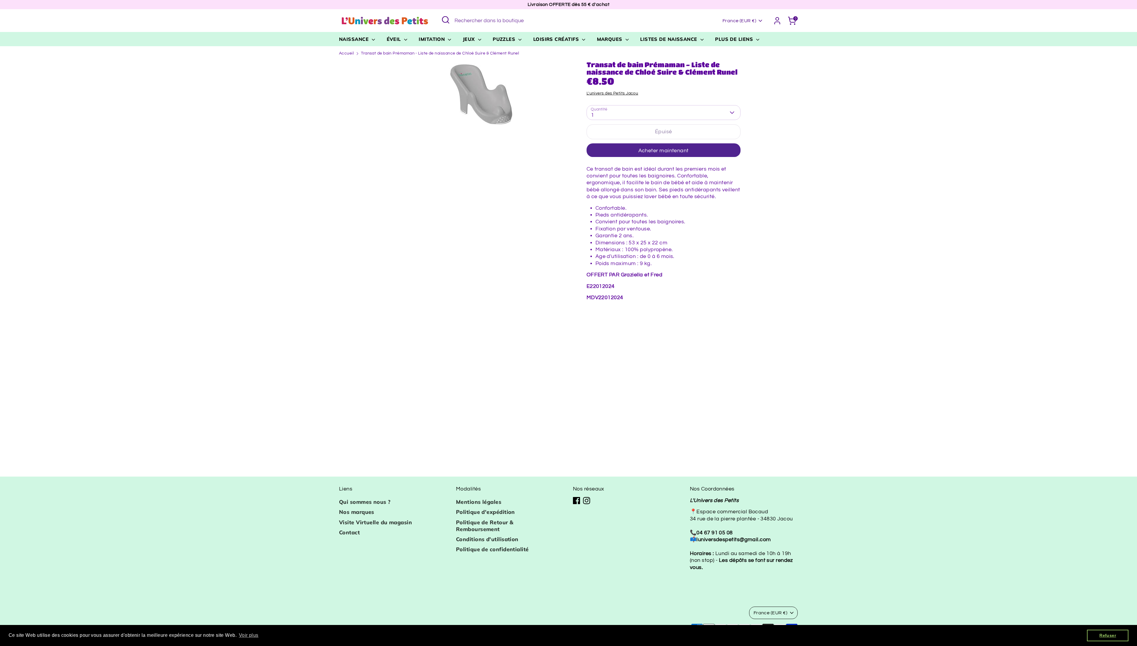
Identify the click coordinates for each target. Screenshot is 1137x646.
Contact (349, 532)
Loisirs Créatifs (557, 39)
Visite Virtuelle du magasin (375, 522)
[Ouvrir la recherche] (446, 20)
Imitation (433, 39)
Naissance (354, 39)
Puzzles (505, 39)
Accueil (346, 53)
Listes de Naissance (669, 39)
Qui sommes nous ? (365, 501)
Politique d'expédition (485, 512)
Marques (610, 39)
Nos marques (356, 512)
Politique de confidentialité (492, 549)
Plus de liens (734, 39)
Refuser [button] (1107, 635)
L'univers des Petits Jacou (612, 93)
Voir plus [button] (248, 635)
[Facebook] (576, 500)
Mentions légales (478, 501)
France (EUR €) (739, 20)
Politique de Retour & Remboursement (484, 526)
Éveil (395, 39)
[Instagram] (586, 500)
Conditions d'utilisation (487, 539)
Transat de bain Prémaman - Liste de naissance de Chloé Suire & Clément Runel (440, 53)
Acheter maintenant (663, 150)
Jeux (469, 39)
